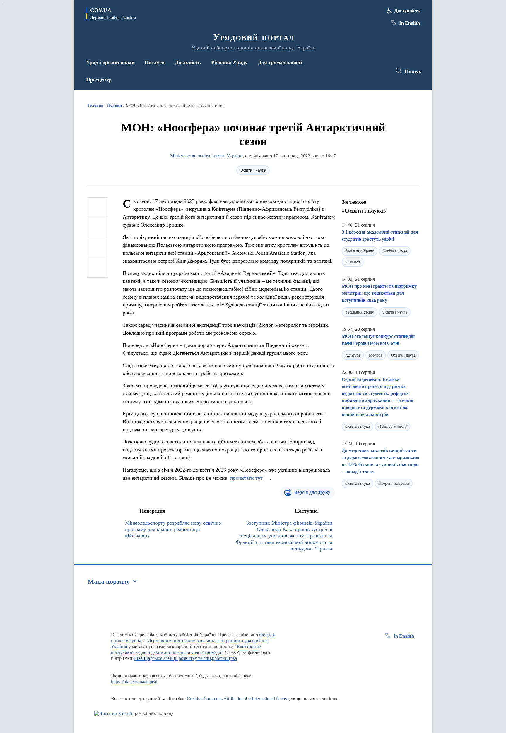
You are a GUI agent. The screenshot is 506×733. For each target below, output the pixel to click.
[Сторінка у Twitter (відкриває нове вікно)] (371, 70)
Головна (95, 105)
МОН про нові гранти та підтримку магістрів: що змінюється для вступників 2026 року (379, 293)
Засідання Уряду (359, 251)
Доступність (407, 10)
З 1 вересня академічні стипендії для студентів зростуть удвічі (380, 236)
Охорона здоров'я (393, 483)
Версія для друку (312, 492)
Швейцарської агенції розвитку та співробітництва (185, 658)
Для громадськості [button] (280, 62)
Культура (352, 355)
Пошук (413, 71)
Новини (114, 105)
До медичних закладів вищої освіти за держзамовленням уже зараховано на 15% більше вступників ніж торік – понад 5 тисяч (380, 461)
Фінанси (352, 262)
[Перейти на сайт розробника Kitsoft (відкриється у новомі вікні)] (113, 713)
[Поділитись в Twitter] (97, 227)
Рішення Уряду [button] (229, 62)
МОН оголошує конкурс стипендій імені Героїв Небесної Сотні (378, 340)
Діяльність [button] (188, 62)
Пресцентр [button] (99, 80)
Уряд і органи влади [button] (110, 62)
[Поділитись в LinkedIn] (97, 267)
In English (409, 22)
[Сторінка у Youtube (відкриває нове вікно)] (382, 70)
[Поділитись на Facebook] (97, 207)
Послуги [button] (155, 62)
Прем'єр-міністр (392, 426)
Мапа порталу (109, 581)
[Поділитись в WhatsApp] (97, 247)
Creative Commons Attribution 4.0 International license (238, 698)
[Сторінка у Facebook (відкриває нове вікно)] (360, 70)
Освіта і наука (253, 170)
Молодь (375, 355)
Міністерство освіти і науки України (206, 155)
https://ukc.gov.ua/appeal (134, 681)
